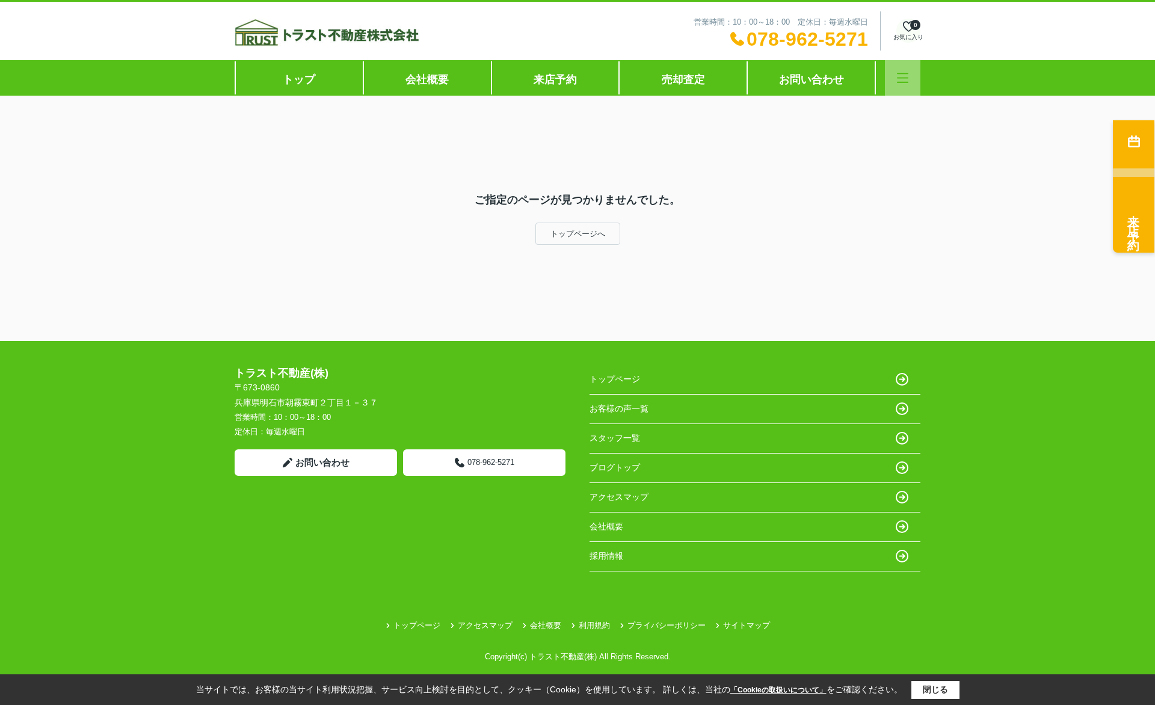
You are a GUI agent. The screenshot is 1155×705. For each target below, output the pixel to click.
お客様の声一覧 (619, 408)
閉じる (935, 689)
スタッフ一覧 (615, 438)
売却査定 (683, 79)
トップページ (615, 379)
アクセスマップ (619, 497)
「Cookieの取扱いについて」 (778, 690)
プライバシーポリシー (666, 625)
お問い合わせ (811, 79)
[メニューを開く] (902, 78)
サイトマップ (746, 625)
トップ (299, 79)
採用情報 (606, 556)
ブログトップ (615, 467)
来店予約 (555, 79)
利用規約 (594, 625)
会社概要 (427, 79)
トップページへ (577, 233)
